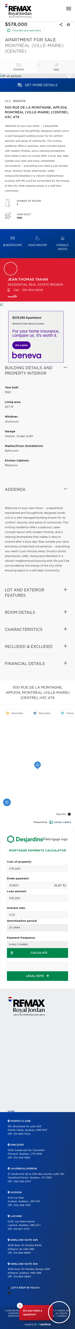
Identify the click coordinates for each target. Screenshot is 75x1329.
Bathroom (37, 245)
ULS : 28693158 (15, 101)
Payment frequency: (21, 938)
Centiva (44, 1324)
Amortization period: (22, 921)
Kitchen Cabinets (17, 460)
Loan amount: (17, 891)
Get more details (41, 85)
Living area (12, 402)
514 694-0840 (22, 1276)
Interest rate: (16, 908)
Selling (13, 1164)
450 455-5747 (22, 1181)
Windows (11, 416)
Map (56, 70)
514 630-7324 (21, 1134)
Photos (18, 69)
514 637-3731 (21, 1229)
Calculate (39, 953)
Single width (62, 247)
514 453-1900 (21, 1158)
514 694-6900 (22, 1253)
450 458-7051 (22, 1205)
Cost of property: (19, 862)
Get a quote (21, 345)
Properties (15, 1118)
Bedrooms (12, 245)
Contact (13, 1190)
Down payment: (18, 878)
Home (11, 1111)
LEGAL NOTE (35, 976)
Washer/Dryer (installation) (24, 446)
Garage (10, 431)
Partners (14, 1137)
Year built (11, 387)
